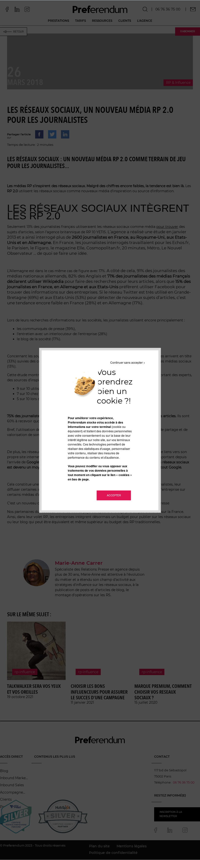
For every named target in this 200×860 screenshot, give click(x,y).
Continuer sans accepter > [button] (127, 362)
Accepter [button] (114, 495)
